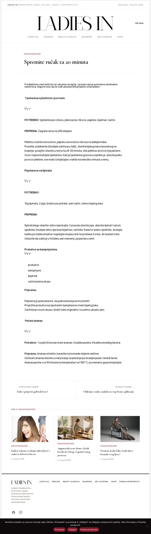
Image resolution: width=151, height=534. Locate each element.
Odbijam (72, 529)
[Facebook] (13, 512)
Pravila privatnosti (129, 482)
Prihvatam (59, 529)
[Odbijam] (147, 526)
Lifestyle (33, 37)
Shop (120, 37)
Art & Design (104, 37)
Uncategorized (32, 54)
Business (87, 37)
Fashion (48, 37)
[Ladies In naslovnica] (75, 23)
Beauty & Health (67, 37)
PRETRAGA (139, 23)
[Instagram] (20, 512)
